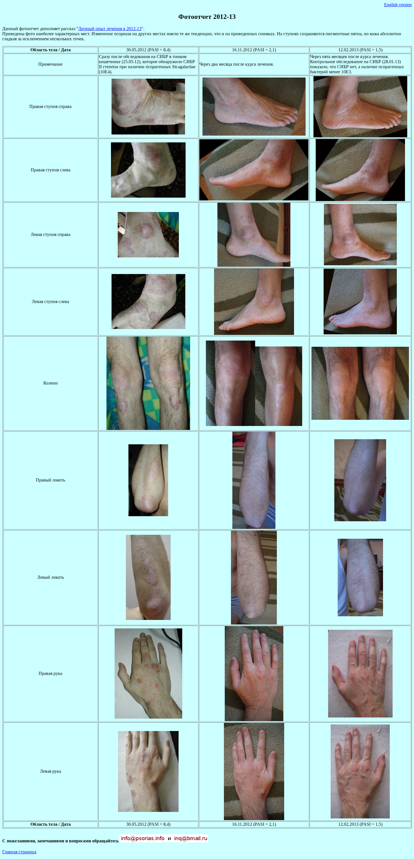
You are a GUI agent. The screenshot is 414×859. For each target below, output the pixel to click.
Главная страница (19, 851)
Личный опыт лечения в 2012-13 (109, 28)
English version (398, 4)
